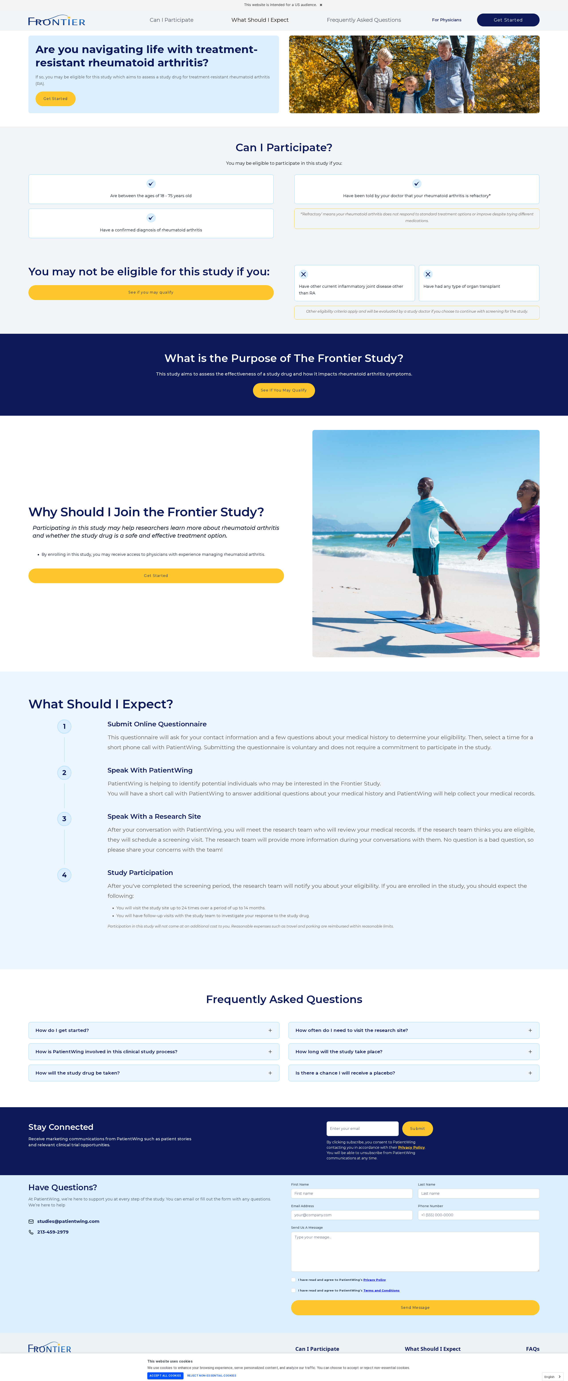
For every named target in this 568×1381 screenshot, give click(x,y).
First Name (300, 1184)
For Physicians (447, 20)
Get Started (508, 20)
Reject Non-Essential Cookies (211, 1375)
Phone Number (430, 1206)
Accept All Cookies (165, 1375)
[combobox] (553, 1376)
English (549, 1377)
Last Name (426, 1184)
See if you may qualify (151, 292)
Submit (417, 1129)
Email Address (302, 1206)
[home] (56, 20)
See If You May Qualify (284, 390)
